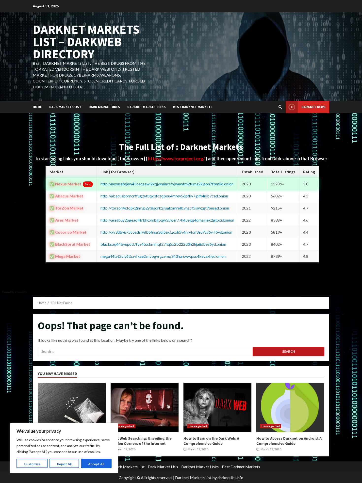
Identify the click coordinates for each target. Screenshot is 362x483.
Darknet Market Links (146, 107)
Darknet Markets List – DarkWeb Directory (86, 42)
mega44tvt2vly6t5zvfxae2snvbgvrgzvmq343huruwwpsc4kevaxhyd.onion (163, 256)
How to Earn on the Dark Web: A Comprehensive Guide (217, 407)
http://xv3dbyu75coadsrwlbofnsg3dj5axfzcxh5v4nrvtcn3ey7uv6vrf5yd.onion (166, 232)
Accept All (96, 464)
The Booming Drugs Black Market (72, 407)
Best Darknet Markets (193, 107)
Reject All (64, 464)
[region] (64, 448)
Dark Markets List (65, 107)
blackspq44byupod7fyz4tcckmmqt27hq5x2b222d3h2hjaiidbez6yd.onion (163, 244)
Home (37, 107)
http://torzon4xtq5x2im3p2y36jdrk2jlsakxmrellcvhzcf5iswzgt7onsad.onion (164, 208)
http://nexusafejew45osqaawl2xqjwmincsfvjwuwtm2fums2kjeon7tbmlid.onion (166, 183)
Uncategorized (125, 426)
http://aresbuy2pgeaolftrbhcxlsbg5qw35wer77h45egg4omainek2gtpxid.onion (167, 220)
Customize (32, 464)
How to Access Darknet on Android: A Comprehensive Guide (290, 407)
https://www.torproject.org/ (177, 158)
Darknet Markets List (193, 477)
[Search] (280, 107)
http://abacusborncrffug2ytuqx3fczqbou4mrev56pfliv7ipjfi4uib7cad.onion (164, 195)
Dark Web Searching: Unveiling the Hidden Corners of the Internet (145, 407)
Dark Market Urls (104, 107)
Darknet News (313, 107)
